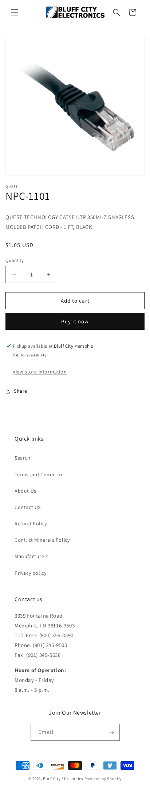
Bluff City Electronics (63, 778)
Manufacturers (32, 556)
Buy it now (75, 321)
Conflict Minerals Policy (42, 540)
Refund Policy (31, 523)
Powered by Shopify (103, 778)
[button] (15, 12)
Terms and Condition (39, 474)
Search (23, 457)
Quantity (14, 260)
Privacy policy (30, 573)
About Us (25, 491)
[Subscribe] (111, 732)
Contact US (28, 507)
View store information (40, 371)
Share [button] (20, 391)
